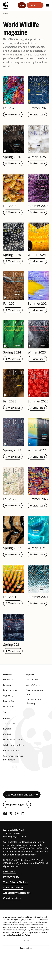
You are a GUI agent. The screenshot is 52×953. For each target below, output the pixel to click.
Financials (8, 685)
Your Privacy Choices (15, 882)
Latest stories (10, 690)
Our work (8, 695)
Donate (32, 5)
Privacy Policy (11, 876)
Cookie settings (12, 898)
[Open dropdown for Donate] (40, 5)
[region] (26, 931)
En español (8, 701)
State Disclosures (13, 887)
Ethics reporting (11, 750)
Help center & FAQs (13, 739)
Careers (7, 728)
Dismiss (26, 940)
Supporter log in (15, 804)
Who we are (9, 679)
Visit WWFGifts (33, 685)
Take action (9, 723)
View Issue (14, 114)
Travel (6, 712)
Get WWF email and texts (20, 794)
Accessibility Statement (16, 892)
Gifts (22, 5)
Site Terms (9, 871)
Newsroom (8, 706)
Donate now (32, 679)
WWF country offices (13, 745)
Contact (7, 734)
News (5, 13)
